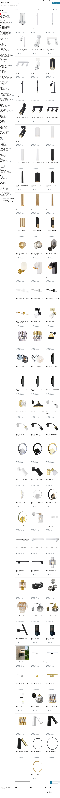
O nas (7, 6)
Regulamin (47, 790)
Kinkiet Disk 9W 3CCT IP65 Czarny (52, 389)
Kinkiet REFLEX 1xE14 (35, 706)
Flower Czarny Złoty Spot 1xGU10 (22, 117)
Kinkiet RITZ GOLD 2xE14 (20, 729)
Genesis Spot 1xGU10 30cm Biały (22, 163)
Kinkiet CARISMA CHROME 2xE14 (22, 344)
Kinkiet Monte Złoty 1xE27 (51, 616)
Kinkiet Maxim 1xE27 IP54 (36, 593)
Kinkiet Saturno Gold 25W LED (37, 774)
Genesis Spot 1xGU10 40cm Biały (37, 163)
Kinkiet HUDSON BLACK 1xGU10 (37, 480)
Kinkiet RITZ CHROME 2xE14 (51, 706)
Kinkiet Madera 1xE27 (35, 525)
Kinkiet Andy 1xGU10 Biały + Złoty (37, 276)
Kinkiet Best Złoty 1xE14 (50, 321)
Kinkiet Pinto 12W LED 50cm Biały (37, 661)
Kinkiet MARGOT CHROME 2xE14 (52, 571)
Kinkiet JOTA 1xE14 (49, 480)
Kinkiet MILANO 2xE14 (20, 616)
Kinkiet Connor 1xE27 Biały (36, 367)
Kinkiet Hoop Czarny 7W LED (36, 457)
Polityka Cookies (48, 792)
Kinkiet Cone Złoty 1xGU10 (51, 344)
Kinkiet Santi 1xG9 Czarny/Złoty (22, 752)
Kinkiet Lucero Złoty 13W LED (21, 525)
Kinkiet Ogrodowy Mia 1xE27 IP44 (22, 661)
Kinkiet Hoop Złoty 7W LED (51, 457)
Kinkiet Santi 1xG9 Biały (35, 729)
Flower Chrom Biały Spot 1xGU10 (37, 50)
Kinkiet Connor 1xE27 (20, 367)
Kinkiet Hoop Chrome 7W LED (21, 457)
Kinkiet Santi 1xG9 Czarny (51, 729)
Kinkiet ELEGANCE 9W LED (21, 412)
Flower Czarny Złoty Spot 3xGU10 (52, 117)
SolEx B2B (30, 797)
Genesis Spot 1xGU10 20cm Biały (52, 140)
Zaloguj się (56, 3)
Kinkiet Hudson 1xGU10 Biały (21, 480)
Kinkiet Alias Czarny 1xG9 (51, 253)
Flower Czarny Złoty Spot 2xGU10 (37, 117)
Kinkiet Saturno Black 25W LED (37, 752)
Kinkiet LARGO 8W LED (20, 503)
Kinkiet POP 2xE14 (19, 706)
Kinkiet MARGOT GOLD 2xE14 (21, 593)
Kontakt (16, 6)
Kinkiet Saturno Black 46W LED (52, 752)
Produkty (3, 6)
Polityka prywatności (49, 791)
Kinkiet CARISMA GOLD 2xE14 (36, 344)
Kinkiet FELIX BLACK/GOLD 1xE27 (37, 412)
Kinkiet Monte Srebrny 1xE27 (36, 616)
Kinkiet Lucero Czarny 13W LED (52, 503)
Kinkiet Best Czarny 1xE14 (36, 321)
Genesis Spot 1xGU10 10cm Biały (37, 140)
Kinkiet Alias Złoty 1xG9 (20, 276)
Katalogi (12, 6)
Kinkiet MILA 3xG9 (49, 593)
